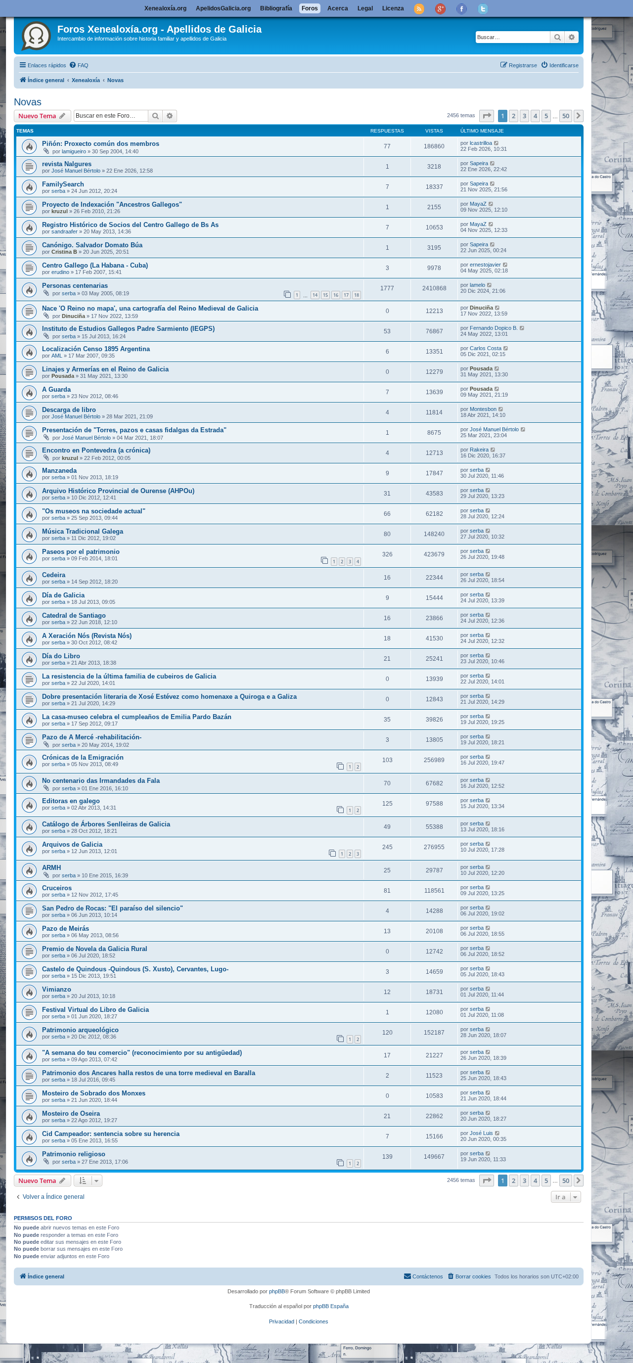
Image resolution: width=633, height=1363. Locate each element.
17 (346, 295)
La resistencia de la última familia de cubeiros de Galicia (129, 676)
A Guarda (56, 389)
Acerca (337, 8)
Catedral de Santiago (74, 615)
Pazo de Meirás (65, 928)
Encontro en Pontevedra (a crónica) (96, 450)
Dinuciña (73, 316)
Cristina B (64, 252)
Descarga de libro (69, 409)
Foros (310, 8)
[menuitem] (79, 65)
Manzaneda (59, 470)
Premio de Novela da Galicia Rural (94, 949)
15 (325, 295)
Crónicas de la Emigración (83, 757)
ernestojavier (485, 265)
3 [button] (524, 115)
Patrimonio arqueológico (80, 1030)
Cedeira (53, 575)
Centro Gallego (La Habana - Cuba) (95, 265)
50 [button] (565, 115)
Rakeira (479, 450)
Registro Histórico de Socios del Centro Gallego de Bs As (130, 224)
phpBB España (331, 1306)
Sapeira (479, 163)
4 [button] (535, 115)
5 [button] (546, 115)
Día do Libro (61, 656)
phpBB (277, 1291)
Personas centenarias (75, 285)
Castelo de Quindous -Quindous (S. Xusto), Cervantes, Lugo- (135, 969)
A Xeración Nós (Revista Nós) (87, 635)
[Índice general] (36, 34)
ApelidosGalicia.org (223, 8)
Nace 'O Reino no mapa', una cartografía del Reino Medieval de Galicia (150, 308)
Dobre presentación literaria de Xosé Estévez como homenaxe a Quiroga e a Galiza (169, 696)
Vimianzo (56, 989)
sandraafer (64, 231)
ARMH (51, 867)
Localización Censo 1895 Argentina (96, 349)
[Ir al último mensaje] (497, 143)
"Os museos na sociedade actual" (93, 511)
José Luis (481, 1133)
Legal (365, 8)
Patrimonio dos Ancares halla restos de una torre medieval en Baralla (148, 1073)
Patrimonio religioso (73, 1154)
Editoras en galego (71, 801)
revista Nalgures (66, 164)
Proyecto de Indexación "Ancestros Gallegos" (112, 204)
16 (335, 295)
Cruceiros (57, 888)
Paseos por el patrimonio (81, 551)
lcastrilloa (481, 143)
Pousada (62, 376)
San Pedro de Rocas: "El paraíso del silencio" (112, 908)
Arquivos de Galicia (72, 844)
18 (356, 295)
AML (56, 356)
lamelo (477, 285)
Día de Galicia (63, 595)
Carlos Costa (485, 348)
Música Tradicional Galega (82, 531)
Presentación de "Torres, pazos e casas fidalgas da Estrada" (134, 430)
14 (315, 295)
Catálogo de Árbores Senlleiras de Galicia (106, 824)
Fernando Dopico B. (494, 328)
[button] (486, 116)
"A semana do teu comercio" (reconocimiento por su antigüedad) (142, 1052)
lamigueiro (74, 151)
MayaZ (478, 204)
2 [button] (513, 115)
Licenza (393, 8)
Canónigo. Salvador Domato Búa (92, 245)
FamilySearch (63, 184)
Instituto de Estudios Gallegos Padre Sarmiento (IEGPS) (128, 328)
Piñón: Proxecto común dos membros (100, 143)
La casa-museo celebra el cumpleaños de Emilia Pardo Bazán (136, 717)
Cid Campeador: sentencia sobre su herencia (111, 1133)
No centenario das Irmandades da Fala (101, 780)
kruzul (59, 211)
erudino (60, 272)
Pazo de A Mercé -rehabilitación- (91, 737)
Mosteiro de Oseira (71, 1113)
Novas (28, 101)
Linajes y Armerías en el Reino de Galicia (105, 369)
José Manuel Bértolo (75, 171)
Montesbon (483, 409)
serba (58, 191)
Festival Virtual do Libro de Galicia (95, 1009)
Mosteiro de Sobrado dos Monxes (93, 1093)
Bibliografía (276, 8)
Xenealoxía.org (165, 8)
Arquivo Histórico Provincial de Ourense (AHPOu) (118, 491)
